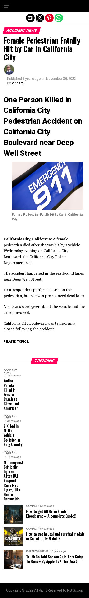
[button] (7, 6)
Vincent (17, 83)
